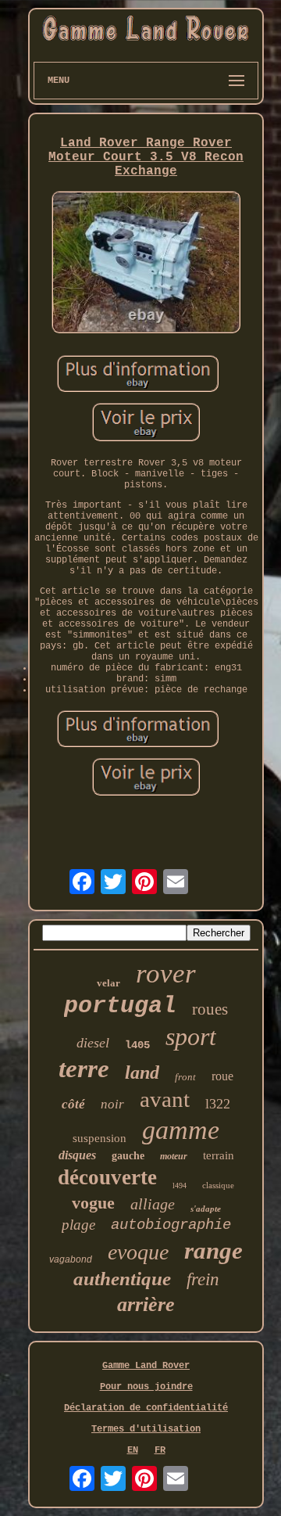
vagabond (70, 1259)
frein (203, 1279)
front (185, 1077)
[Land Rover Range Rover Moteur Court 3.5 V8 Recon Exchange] (146, 263)
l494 (180, 1185)
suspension (99, 1138)
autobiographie (171, 1225)
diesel (92, 1043)
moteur (173, 1156)
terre (84, 1068)
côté (73, 1104)
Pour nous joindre (146, 1386)
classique (218, 1185)
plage (78, 1224)
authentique (122, 1278)
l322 (217, 1104)
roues (210, 1009)
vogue (93, 1202)
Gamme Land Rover (146, 1365)
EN (132, 1450)
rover (166, 973)
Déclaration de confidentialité (146, 1408)
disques (77, 1155)
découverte (107, 1177)
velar (108, 983)
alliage (152, 1203)
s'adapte (205, 1208)
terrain (218, 1155)
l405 (137, 1045)
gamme (180, 1129)
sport (190, 1036)
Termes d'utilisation (146, 1429)
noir (112, 1104)
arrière (146, 1304)
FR (160, 1450)
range (213, 1250)
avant (165, 1099)
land (142, 1072)
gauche (128, 1156)
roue (222, 1076)
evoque (138, 1252)
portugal (120, 1006)
